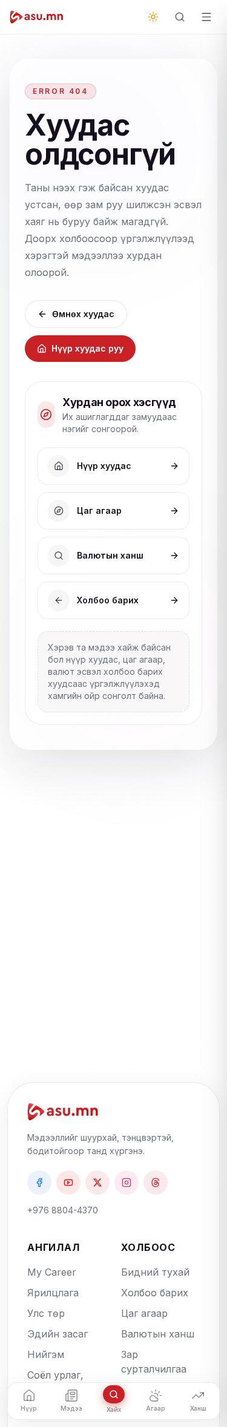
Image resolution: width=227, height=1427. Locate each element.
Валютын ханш (157, 1334)
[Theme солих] (153, 17)
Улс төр (46, 1313)
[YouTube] (68, 1182)
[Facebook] (39, 1182)
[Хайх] (180, 17)
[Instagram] (126, 1182)
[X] (97, 1182)
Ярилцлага (53, 1293)
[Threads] (155, 1182)
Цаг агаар (144, 1313)
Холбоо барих (154, 1293)
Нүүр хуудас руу (87, 348)
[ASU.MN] (37, 17)
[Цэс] (206, 17)
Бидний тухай (155, 1272)
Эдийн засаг (57, 1334)
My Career (51, 1272)
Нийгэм (45, 1354)
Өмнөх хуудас (83, 314)
